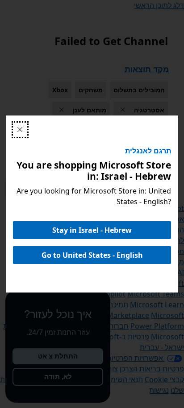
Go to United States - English (92, 255)
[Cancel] (20, 130)
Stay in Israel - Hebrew (92, 230)
